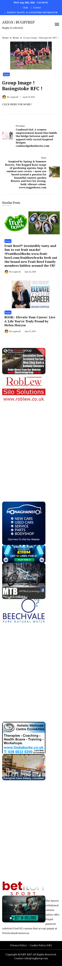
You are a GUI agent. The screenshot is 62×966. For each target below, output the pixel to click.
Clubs (25, 7)
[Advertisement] (23, 446)
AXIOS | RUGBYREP (18, 22)
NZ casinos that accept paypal (36, 928)
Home (6, 74)
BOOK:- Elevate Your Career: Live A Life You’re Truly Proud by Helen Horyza (29, 321)
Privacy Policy (18, 945)
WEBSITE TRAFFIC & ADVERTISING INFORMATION (32, 12)
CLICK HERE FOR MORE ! (17, 104)
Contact (37, 7)
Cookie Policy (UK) (41, 945)
